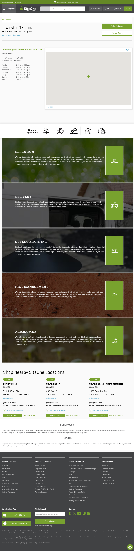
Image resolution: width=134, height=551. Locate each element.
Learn (70, 483)
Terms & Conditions (8, 543)
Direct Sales (6, 469)
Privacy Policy (20, 543)
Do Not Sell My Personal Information (39, 543)
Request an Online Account (11, 483)
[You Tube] (79, 514)
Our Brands (106, 474)
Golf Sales (5, 480)
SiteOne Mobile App (8, 492)
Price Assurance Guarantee (78, 486)
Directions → (52, 107)
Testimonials (6, 486)
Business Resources (76, 466)
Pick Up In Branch (8, 474)
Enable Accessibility (7, 2)
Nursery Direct (40, 483)
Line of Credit (39, 472)
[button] (18, 2)
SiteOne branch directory (43, 526)
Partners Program (41, 492)
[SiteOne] (28, 10)
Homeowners (73, 477)
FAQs (4, 477)
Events (71, 474)
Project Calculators (75, 495)
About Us (105, 466)
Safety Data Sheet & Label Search (80, 480)
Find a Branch (40, 509)
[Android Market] (17, 523)
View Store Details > (29, 415)
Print (129, 50)
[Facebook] (70, 514)
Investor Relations (108, 469)
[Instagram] (89, 514)
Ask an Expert (117, 33)
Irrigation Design (40, 469)
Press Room (106, 477)
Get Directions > (8, 398)
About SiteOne (40, 466)
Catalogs (72, 472)
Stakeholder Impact (108, 480)
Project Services (40, 486)
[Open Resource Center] (130, 547)
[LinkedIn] (85, 514)
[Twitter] (75, 514)
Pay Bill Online (40, 474)
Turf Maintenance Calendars (78, 498)
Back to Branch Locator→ (11, 35)
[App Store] (17, 514)
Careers (105, 472)
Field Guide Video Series (77, 492)
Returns (4, 472)
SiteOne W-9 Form (41, 477)
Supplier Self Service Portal (44, 489)
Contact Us (5, 466)
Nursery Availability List (76, 501)
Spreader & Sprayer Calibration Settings (82, 469)
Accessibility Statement (10, 489)
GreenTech (39, 480)
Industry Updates (108, 483)
